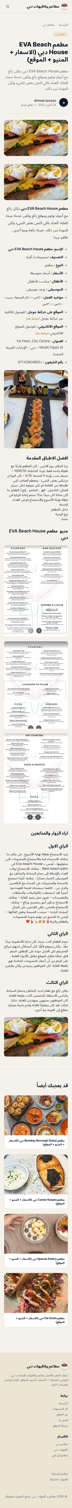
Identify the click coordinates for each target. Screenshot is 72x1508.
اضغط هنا (33, 318)
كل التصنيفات (60, 1408)
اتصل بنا (63, 1420)
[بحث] (7, 6)
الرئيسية (63, 24)
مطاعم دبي (48, 24)
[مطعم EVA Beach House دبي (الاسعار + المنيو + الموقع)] (36, 182)
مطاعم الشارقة (60, 1473)
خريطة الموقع (60, 1425)
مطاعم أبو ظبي (60, 1455)
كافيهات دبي (61, 1449)
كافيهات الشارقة (59, 1479)
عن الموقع (62, 1414)
